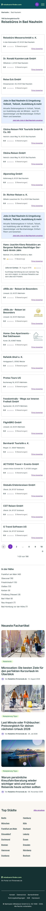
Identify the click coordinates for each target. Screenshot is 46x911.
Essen (25, 839)
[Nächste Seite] (42, 551)
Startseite (5, 12)
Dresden (26, 845)
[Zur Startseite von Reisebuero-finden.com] (11, 4)
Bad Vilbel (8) (7, 598)
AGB (28, 898)
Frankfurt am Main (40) (11, 574)
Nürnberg (27, 850)
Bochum (26, 855)
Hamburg (27, 818)
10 (42, 547)
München (5, 823)
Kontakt (12, 895)
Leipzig (26, 834)
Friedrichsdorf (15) (9, 582)
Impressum (36, 898)
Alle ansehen (39, 810)
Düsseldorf (6, 834)
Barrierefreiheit (33, 895)
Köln (25, 823)
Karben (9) (5, 590)
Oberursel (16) (7, 578)
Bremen (4, 845)
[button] (37, 4)
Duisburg (5, 855)
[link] (23, 43)
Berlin (3, 818)
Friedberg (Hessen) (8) (11, 594)
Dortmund (5, 839)
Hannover (5, 850)
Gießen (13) (6, 586)
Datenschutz (21, 895)
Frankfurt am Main (9, 829)
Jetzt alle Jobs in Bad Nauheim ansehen (28, 120)
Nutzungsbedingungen (16, 898)
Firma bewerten (37, 49)
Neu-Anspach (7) (8, 602)
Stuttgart (27, 829)
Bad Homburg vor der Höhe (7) (14, 606)
